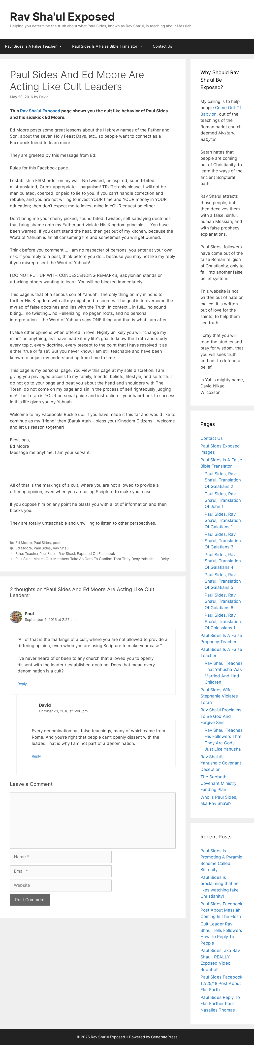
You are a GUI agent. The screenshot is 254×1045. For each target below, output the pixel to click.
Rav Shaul (61, 548)
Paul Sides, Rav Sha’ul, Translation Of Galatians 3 (223, 540)
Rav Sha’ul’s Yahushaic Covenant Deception (220, 763)
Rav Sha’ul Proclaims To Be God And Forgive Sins (220, 716)
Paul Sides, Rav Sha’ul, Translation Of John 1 (223, 500)
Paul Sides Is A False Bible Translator (104, 46)
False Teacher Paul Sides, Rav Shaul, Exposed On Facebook (65, 553)
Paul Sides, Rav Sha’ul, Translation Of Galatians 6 (223, 601)
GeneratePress (164, 1037)
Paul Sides (42, 542)
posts (58, 542)
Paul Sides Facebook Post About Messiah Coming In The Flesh (221, 910)
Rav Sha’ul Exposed (40, 110)
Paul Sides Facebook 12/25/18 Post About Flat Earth (221, 983)
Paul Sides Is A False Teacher (31, 46)
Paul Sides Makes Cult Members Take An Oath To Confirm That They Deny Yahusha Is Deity (92, 559)
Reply (22, 684)
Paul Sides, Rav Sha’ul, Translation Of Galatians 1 (223, 520)
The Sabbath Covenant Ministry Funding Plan (218, 783)
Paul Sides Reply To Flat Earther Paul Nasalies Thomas (220, 1004)
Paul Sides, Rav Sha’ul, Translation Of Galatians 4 (223, 561)
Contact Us (162, 46)
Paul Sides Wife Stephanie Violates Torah (219, 696)
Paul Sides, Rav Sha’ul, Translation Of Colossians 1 (223, 621)
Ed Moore (23, 542)
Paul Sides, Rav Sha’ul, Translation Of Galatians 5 (223, 581)
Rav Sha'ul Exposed (62, 16)
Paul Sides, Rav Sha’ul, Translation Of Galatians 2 (223, 480)
